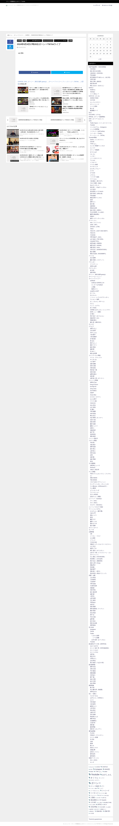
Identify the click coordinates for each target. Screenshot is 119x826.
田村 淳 (105, 804)
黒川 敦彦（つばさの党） (97, 662)
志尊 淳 (92, 604)
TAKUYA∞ (93, 233)
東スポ (92, 745)
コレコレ (92, 154)
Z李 (91, 533)
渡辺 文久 (93, 656)
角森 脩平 (93, 569)
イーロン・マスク (95, 536)
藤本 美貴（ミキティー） (97, 260)
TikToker (92, 91)
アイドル (91, 255)
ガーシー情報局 (94, 150)
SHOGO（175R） (95, 226)
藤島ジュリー (94, 426)
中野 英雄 (93, 583)
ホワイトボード (93, 527)
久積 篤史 (93, 69)
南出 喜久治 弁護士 (95, 71)
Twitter (92, 633)
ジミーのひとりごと (96, 158)
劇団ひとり (93, 706)
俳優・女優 (92, 575)
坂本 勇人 (93, 448)
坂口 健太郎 (93, 592)
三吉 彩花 (93, 577)
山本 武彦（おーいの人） (98, 639)
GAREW (19, 40)
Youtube (92, 125)
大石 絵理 (93, 330)
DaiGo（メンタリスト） (97, 139)
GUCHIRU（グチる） (95, 114)
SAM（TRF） (94, 224)
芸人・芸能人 (93, 693)
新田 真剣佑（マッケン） (97, 608)
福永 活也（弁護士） (96, 210)
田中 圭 (92, 614)
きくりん (92, 293)
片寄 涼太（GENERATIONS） (99, 249)
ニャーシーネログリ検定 (96, 507)
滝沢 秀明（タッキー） (96, 417)
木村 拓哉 (93, 413)
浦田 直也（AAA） (95, 247)
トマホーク (93, 162)
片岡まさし (93, 658)
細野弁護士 (93, 374)
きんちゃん (93, 295)
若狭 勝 (92, 376)
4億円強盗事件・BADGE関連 (97, 67)
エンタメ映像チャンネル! (97, 145)
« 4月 (99, 59)
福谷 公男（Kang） (95, 563)
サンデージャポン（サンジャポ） (100, 484)
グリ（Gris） (94, 500)
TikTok (92, 631)
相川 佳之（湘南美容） (96, 560)
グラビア (91, 326)
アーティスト (93, 220)
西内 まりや (93, 523)
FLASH (92, 733)
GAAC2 (91, 87)
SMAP (92, 392)
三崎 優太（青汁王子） (96, 181)
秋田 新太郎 (93, 83)
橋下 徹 (92, 677)
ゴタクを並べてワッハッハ (98, 482)
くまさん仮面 (95, 635)
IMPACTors (93, 382)
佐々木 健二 (93, 307)
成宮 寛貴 (93, 606)
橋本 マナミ (93, 345)
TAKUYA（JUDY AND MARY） (99, 231)
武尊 (91, 455)
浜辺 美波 (93, 612)
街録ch (92, 216)
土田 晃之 (93, 708)
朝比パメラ (93, 515)
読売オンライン (94, 751)
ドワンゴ (92, 540)
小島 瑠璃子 (93, 336)
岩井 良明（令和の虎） (96, 193)
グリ (103, 786)
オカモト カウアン (95, 397)
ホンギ (92, 762)
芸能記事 (92, 749)
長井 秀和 (93, 683)
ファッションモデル (94, 509)
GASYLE (105, 766)
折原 (91, 199)
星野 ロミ (93, 201)
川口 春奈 (93, 600)
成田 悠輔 (93, 363)
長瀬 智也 (93, 434)
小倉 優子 (93, 334)
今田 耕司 (93, 704)
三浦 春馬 (93, 579)
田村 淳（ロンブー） (96, 729)
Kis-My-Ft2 (93, 386)
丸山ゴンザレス (94, 185)
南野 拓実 (93, 446)
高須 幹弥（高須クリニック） (98, 573)
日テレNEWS (94, 494)
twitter (105, 771)
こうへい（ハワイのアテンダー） (100, 297)
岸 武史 (92, 739)
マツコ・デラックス (96, 357)
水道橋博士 (93, 720)
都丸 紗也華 (93, 353)
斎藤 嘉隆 (93, 673)
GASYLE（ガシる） (95, 96)
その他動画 (92, 463)
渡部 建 (92, 724)
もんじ (92, 303)
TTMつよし (93, 143)
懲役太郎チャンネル (96, 197)
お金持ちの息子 (94, 291)
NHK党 (107, 769)
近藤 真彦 (93, 430)
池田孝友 (92, 206)
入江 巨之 (93, 546)
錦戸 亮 (92, 432)
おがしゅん (107, 774)
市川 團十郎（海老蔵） (96, 689)
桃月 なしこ (93, 343)
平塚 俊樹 (93, 75)
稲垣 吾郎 (93, 421)
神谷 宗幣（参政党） (96, 81)
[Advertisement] (59, 19)
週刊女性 (92, 753)
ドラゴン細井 (94, 164)
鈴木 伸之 (93, 621)
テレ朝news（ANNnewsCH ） (99, 486)
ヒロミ (92, 700)
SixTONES (93, 390)
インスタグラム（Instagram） (98, 127)
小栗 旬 (92, 596)
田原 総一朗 (93, 370)
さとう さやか (94, 652)
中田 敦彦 (93, 702)
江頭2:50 (92, 722)
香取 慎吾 (93, 436)
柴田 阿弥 (93, 272)
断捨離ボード (94, 110)
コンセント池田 (94, 299)
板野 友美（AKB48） (96, 245)
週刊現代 (92, 756)
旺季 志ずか (93, 691)
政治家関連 (92, 664)
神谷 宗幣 (93, 679)
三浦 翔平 (93, 581)
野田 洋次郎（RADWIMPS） (98, 253)
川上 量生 (100, 802)
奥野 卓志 (93, 666)
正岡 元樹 (93, 79)
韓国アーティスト (94, 758)
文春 (91, 741)
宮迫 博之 (93, 710)
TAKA (92, 228)
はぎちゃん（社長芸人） (97, 697)
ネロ (100, 795)
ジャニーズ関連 (93, 380)
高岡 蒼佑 (93, 625)
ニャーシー (93, 795)
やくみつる (93, 359)
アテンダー (92, 262)
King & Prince (94, 384)
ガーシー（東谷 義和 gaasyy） (34, 40)
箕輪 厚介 (93, 565)
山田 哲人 (93, 451)
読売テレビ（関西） (96, 496)
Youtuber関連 (93, 137)
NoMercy (92, 89)
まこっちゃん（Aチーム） (97, 301)
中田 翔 (92, 442)
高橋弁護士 (93, 320)
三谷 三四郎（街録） (96, 183)
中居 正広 (93, 403)
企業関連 (91, 531)
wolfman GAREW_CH (97, 282)
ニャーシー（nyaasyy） (96, 498)
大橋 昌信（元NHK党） (97, 73)
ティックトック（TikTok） (60, 40)
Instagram (93, 629)
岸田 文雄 (93, 668)
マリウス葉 (93, 401)
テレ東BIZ (93, 488)
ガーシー (96, 783)
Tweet (10, 47)
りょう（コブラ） (95, 305)
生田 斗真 (93, 419)
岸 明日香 (93, 338)
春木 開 (92, 204)
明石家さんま (94, 716)
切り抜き (91, 627)
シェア (10, 42)
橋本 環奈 (93, 610)
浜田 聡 (92, 654)
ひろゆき (92, 172)
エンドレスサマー (95, 102)
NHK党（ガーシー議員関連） (97, 116)
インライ (102, 777)
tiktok (91, 771)
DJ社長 (92, 141)
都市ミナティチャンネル (97, 218)
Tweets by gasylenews (95, 819)
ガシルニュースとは (107, 5)
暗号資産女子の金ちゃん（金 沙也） (100, 77)
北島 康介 (93, 444)
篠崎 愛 (92, 349)
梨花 (91, 517)
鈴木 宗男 (93, 681)
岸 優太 (92, 409)
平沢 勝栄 (93, 671)
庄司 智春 (93, 714)
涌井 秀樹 (93, 459)
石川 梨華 (93, 257)
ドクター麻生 (104, 793)
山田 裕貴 (93, 598)
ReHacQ (92, 467)
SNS (24, 40)
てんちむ (92, 160)
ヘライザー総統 (94, 177)
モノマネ (91, 529)
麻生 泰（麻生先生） (96, 322)
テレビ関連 (92, 471)
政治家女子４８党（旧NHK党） (98, 644)
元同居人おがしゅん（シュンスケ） (100, 309)
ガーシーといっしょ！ (95, 276)
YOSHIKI (92, 235)
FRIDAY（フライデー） (97, 735)
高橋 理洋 (107, 811)
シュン (101, 788)
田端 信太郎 (93, 208)
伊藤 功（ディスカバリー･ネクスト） (101, 544)
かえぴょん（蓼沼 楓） (96, 511)
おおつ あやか (94, 646)
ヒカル (92, 170)
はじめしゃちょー (95, 168)
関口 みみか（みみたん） (97, 85)
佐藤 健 (92, 587)
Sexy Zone (93, 388)
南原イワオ (93, 548)
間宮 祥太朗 (93, 623)
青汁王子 (97, 809)
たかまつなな (94, 695)
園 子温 (92, 687)
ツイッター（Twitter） (96, 133)
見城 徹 (92, 567)
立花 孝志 (93, 660)
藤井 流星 (93, 424)
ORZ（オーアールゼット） (97, 118)
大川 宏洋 (93, 189)
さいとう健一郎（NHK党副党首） (100, 648)
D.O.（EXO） (94, 760)
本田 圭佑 (93, 453)
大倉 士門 (93, 513)
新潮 (91, 743)
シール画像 (96, 637)
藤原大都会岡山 (94, 214)
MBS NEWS (93, 477)
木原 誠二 (93, 675)
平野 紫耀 (93, 411)
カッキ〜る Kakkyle (97, 284)
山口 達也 (93, 407)
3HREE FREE (94, 98)
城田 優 (92, 594)
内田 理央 (93, 590)
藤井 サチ (93, 519)
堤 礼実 (92, 270)
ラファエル (93, 179)
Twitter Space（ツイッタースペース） (101, 123)
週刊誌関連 (92, 731)
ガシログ (91, 324)
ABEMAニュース (95, 465)
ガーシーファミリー (48, 40)
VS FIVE (92, 100)
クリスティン (94, 264)
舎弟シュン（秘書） (96, 311)
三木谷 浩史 (93, 542)
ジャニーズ (105, 790)
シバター (92, 156)
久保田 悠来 (93, 585)
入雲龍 (70, 40)
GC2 (90, 112)
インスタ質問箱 (94, 129)
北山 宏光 (93, 405)
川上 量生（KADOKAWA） (98, 556)
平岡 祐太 (93, 602)
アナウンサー (93, 268)
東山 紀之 (93, 415)
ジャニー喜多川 (93, 438)
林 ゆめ (92, 340)
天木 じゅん (93, 332)
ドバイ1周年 (93, 106)
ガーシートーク (94, 104)
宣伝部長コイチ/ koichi (96, 191)
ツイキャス (95, 793)
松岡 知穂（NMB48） (96, 243)
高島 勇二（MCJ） (95, 571)
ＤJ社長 (92, 813)
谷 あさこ (93, 351)
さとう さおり (94, 650)
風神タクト (94, 289)
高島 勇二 (92, 811)
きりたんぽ (93, 152)
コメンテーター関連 (94, 355)
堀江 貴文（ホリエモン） (97, 550)
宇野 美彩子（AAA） (96, 237)
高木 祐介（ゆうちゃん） (97, 316)
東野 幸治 (93, 718)
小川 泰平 (93, 361)
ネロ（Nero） (94, 502)
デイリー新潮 (94, 737)
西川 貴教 (93, 251)
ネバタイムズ (94, 166)
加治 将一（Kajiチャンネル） (98, 187)
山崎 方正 (93, 712)
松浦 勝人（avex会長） (97, 558)
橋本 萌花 (93, 347)
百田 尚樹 (93, 372)
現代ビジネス (94, 747)
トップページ (96, 5)
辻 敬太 (92, 313)
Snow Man (93, 394)
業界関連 (91, 685)
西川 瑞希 (93, 525)
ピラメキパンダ (94, 490)
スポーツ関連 (93, 440)
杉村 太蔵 (93, 365)
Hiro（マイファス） (96, 222)
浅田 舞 (92, 457)
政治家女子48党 (107, 802)
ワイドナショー (94, 492)
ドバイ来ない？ (94, 93)
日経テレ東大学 (94, 469)
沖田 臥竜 (93, 367)
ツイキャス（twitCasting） (98, 131)
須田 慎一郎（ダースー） (97, 378)
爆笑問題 (92, 727)
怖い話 (92, 108)
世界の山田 (93, 266)
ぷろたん (92, 174)
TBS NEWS (93, 480)
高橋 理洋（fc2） (95, 318)
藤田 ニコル (93, 521)
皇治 (91, 461)
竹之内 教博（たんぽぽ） (97, 212)
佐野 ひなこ (93, 328)
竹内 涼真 (93, 617)
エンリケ (92, 147)
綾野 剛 (92, 619)
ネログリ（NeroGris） (96, 504)
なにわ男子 (93, 399)
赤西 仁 (92, 428)
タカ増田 (92, 538)
